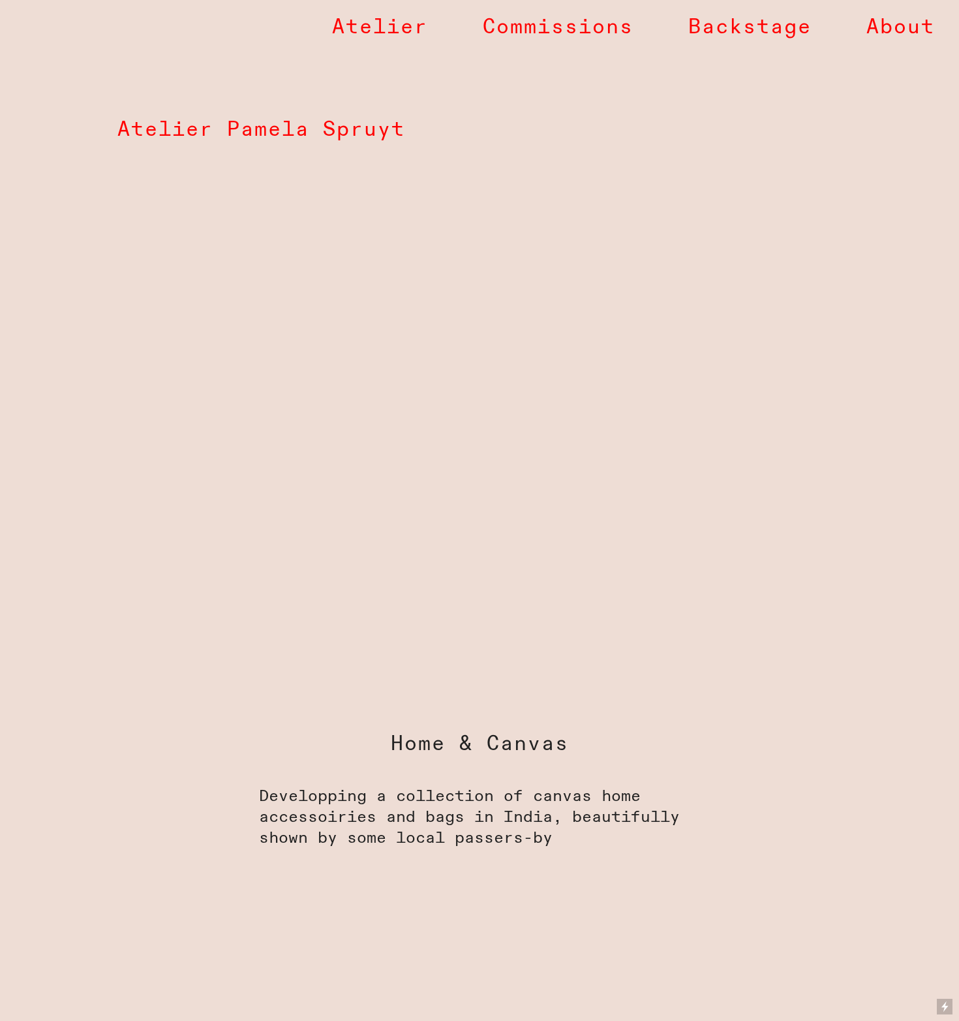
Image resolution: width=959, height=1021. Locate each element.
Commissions (558, 27)
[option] (479, 520)
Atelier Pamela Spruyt (261, 129)
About (900, 27)
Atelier (380, 27)
